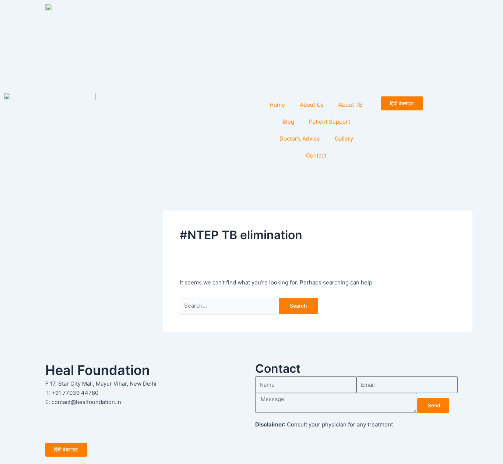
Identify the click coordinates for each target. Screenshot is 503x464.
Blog (288, 121)
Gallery (344, 138)
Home (277, 104)
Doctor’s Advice (299, 138)
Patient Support (329, 121)
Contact (316, 155)
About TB (350, 104)
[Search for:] (229, 305)
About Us (312, 104)
